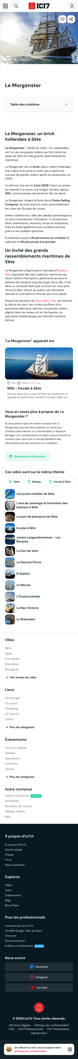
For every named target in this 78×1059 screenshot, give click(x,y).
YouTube (41, 987)
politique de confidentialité (30, 1051)
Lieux (9, 690)
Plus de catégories (22, 727)
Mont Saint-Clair (45, 300)
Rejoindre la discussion (29, 456)
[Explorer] (5, 6)
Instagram (42, 977)
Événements (16, 739)
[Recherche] (19, 6)
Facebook (42, 967)
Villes (9, 640)
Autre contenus (18, 789)
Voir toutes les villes (23, 677)
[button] (66, 104)
